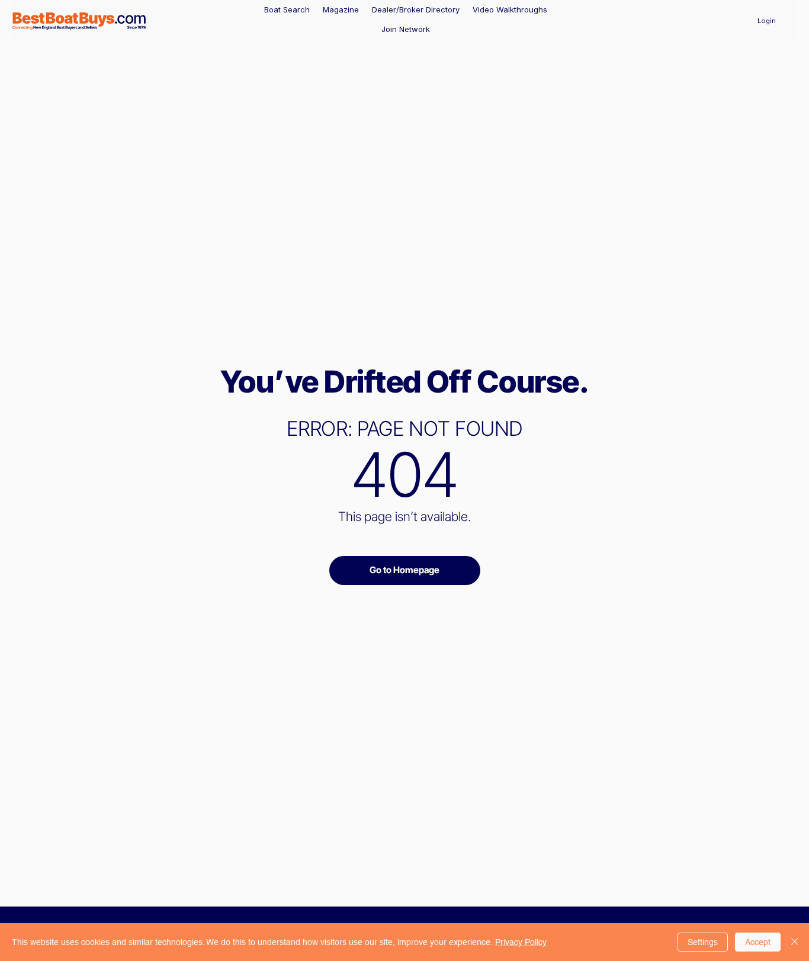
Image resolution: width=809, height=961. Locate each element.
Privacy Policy (521, 942)
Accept (758, 942)
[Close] (795, 942)
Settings (703, 942)
